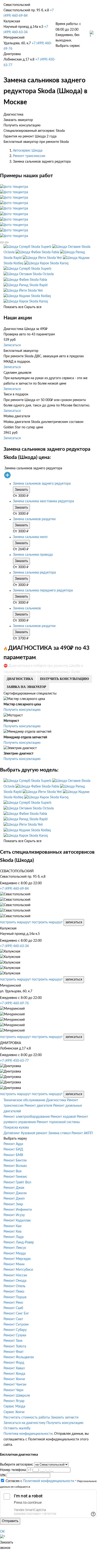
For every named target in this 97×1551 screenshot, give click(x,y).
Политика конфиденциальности (28, 1433)
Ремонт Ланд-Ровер (19, 1242)
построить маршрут (15, 922)
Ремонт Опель (14, 1286)
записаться (73, 922)
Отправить (10, 1521)
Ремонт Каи (12, 1226)
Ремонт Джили (15, 1193)
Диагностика (56, 1100)
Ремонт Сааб (13, 1308)
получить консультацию (64, 679)
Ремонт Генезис (15, 1176)
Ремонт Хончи (14, 1379)
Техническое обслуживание (24, 1100)
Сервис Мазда (14, 1406)
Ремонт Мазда (15, 1253)
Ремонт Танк (13, 1340)
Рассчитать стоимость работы (27, 1417)
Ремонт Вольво (15, 1166)
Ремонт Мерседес (17, 1259)
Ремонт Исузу (14, 1215)
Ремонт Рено (13, 1302)
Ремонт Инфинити (18, 1209)
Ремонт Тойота (15, 1346)
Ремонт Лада (14, 1237)
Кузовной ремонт (34, 1133)
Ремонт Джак (14, 1187)
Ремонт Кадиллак (17, 1220)
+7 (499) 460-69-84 (14, 888)
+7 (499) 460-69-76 (14, 1003)
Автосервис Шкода (27, 150)
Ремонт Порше (15, 1297)
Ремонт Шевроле (17, 1395)
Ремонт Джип (14, 1198)
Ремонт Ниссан (15, 1275)
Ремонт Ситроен (16, 1324)
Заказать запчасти (64, 1417)
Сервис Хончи (14, 1412)
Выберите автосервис (16, 1464)
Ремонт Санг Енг (16, 1313)
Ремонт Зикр (13, 1204)
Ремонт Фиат (14, 1352)
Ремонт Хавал (14, 1368)
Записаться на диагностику (24, 1423)
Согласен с (40, 1481)
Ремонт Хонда (14, 1373)
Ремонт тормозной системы (58, 1122)
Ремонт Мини (14, 1264)
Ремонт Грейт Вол (17, 1182)
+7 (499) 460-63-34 (14, 946)
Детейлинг (12, 1133)
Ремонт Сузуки (15, 1335)
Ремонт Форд (14, 1362)
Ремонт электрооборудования (27, 1116)
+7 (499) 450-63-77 (14, 1060)
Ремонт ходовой (63, 1116)
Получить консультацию (22, 709)
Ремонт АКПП (82, 1133)
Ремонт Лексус (15, 1248)
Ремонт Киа (12, 1231)
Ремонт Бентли (15, 1160)
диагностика (20, 679)
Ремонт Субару (15, 1330)
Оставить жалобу (17, 1428)
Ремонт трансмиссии (29, 156)
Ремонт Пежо (14, 1291)
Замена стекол (59, 1133)
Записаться (12, 345)
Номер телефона (13, 1470)
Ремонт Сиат (13, 1319)
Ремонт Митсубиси (18, 1269)
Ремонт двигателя (38, 1105)
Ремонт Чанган (15, 1384)
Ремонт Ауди (13, 1144)
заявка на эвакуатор (26, 687)
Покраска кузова (16, 1127)
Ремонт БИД (13, 1149)
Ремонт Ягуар (14, 1401)
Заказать (21, 489)
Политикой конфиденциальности (48, 1481)
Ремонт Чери (13, 1390)
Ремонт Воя (12, 1171)
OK (2, 1531)
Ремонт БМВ (13, 1155)
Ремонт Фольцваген (19, 1357)
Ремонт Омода (15, 1280)
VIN (3, 1475)
